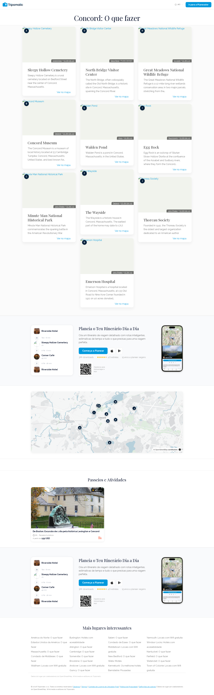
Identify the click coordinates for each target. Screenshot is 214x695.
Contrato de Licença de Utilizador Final (104, 687)
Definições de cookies (147, 687)
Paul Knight (173, 138)
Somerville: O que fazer (82, 656)
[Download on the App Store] (112, 351)
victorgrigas (57, 61)
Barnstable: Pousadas (119, 670)
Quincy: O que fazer (80, 670)
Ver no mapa (63, 92)
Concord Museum (42, 143)
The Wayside (96, 212)
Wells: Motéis (115, 661)
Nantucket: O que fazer (159, 651)
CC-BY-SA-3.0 (68, 134)
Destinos (76, 687)
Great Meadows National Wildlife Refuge (164, 72)
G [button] (80, 427)
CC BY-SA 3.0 (69, 61)
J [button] (134, 408)
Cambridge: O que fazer (82, 651)
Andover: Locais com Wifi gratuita (87, 665)
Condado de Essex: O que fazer (124, 642)
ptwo (120, 138)
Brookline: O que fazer (81, 661)
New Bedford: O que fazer (121, 656)
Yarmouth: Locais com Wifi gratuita (165, 637)
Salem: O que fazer (118, 637)
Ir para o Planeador (198, 4)
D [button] (99, 406)
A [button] (106, 414)
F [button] (115, 419)
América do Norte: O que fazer (47, 637)
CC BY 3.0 (70, 207)
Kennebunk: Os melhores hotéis (124, 665)
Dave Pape (115, 61)
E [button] (109, 442)
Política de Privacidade (129, 687)
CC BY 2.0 (128, 138)
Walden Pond (96, 147)
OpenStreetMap (161, 449)
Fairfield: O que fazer (157, 656)
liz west (177, 61)
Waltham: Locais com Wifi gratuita (48, 665)
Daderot (58, 134)
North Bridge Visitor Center (102, 72)
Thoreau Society (157, 220)
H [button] (115, 401)
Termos (84, 687)
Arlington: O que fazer (81, 647)
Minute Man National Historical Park (45, 217)
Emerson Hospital (100, 281)
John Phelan (59, 207)
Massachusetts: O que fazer (45, 651)
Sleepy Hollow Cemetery (48, 70)
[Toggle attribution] (180, 449)
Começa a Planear (93, 350)
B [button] (108, 421)
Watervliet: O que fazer (158, 661)
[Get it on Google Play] (119, 351)
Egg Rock (151, 147)
